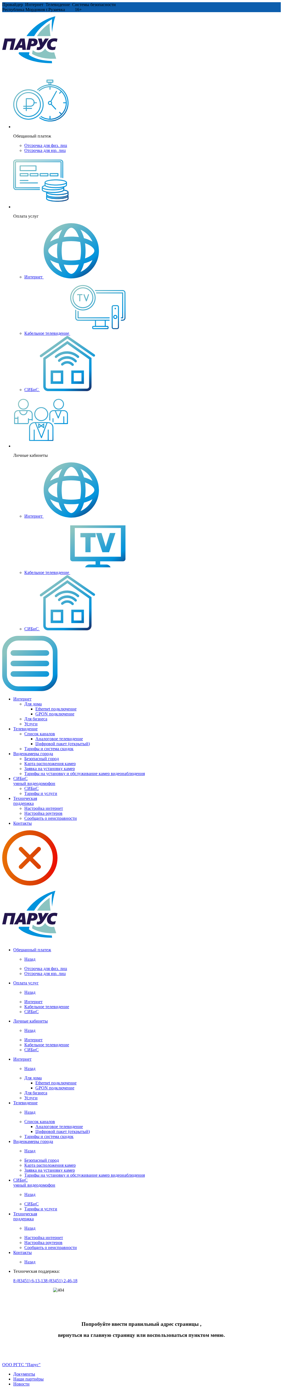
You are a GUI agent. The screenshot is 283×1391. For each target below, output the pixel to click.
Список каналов (39, 733)
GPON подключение (54, 714)
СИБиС (32, 389)
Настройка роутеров (43, 813)
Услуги (31, 723)
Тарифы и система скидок (49, 748)
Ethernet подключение (56, 709)
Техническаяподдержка (25, 801)
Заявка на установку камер (49, 768)
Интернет (34, 277)
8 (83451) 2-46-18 (61, 1280)
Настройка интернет (43, 808)
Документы (24, 1374)
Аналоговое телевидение (59, 738)
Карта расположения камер (50, 763)
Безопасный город (41, 758)
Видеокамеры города (33, 753)
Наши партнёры (28, 1379)
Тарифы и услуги (40, 793)
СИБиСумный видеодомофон (34, 781)
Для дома (33, 704)
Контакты (22, 823)
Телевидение (25, 728)
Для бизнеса (35, 718)
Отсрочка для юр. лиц (45, 150)
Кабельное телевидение (47, 333)
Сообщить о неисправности (50, 818)
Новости (21, 1384)
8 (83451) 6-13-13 (29, 1280)
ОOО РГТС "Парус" (21, 1364)
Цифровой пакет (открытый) (62, 743)
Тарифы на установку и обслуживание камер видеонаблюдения (84, 773)
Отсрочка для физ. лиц (45, 145)
